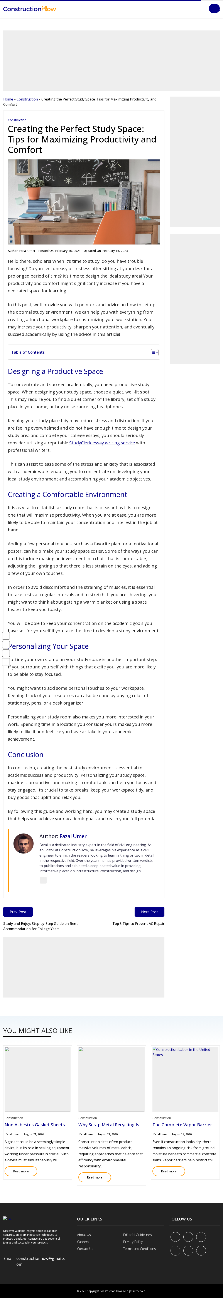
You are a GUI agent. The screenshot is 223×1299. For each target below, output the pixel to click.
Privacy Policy (133, 1241)
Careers (83, 1241)
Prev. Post (18, 911)
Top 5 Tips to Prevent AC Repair (138, 923)
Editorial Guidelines (137, 1234)
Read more (17, 1169)
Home (8, 99)
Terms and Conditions (139, 1248)
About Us (84, 1234)
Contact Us (85, 1248)
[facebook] (175, 1237)
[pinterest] (201, 1237)
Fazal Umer (27, 251)
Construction (27, 99)
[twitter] (188, 1237)
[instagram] (201, 1250)
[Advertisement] (111, 60)
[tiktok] (188, 1250)
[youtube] (175, 1250)
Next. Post (149, 911)
